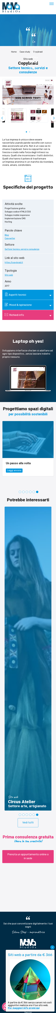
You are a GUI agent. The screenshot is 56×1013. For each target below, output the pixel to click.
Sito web (9, 275)
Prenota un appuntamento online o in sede (28, 856)
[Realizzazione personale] (28, 439)
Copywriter (10, 238)
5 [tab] (34, 492)
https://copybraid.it (14, 262)
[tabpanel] (28, 454)
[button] (26, 131)
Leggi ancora (14, 479)
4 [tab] (30, 492)
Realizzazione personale (22, 463)
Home (14, 52)
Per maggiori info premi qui (23, 1008)
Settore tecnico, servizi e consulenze (22, 249)
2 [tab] (23, 492)
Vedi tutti (28, 822)
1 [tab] (20, 492)
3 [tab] (27, 492)
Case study (25, 52)
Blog (7, 235)
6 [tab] (37, 492)
